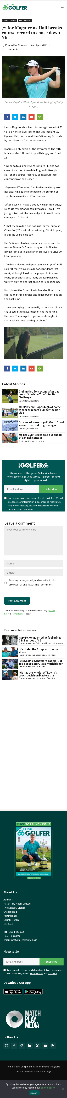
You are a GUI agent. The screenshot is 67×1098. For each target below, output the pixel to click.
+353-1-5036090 (16, 931)
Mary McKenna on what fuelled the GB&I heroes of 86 (40, 639)
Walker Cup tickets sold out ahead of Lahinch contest (40, 436)
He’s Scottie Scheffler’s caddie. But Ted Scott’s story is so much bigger (41, 662)
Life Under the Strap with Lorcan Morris (39, 650)
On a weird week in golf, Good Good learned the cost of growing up (41, 423)
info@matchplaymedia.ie (24, 940)
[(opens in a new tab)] (33, 849)
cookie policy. (48, 1087)
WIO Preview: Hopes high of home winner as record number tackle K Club (40, 410)
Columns (22, 428)
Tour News (25, 20)
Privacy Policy (28, 505)
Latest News (9, 20)
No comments (10, 49)
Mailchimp (44, 505)
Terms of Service (18, 613)
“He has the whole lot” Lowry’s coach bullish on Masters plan (38, 674)
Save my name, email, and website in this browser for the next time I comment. (32, 582)
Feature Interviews (27, 643)
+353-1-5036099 (11, 935)
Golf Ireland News (26, 441)
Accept (34, 1093)
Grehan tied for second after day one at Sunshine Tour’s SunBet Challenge (39, 394)
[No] (62, 1089)
